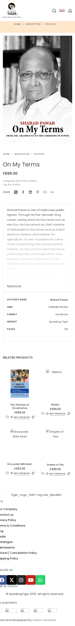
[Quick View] (12, 417)
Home (17, 24)
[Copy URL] (52, 192)
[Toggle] (14, 286)
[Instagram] (21, 580)
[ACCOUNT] (70, 11)
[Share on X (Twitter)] (16, 192)
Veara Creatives (44, 620)
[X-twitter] (11, 580)
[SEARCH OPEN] (54, 11)
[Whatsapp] (40, 580)
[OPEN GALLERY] (37, 89)
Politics (50, 24)
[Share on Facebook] (23, 192)
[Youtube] (31, 580)
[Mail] (45, 192)
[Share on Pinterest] (37, 192)
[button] (22, 417)
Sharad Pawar (59, 300)
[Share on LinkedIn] (30, 192)
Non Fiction (33, 24)
